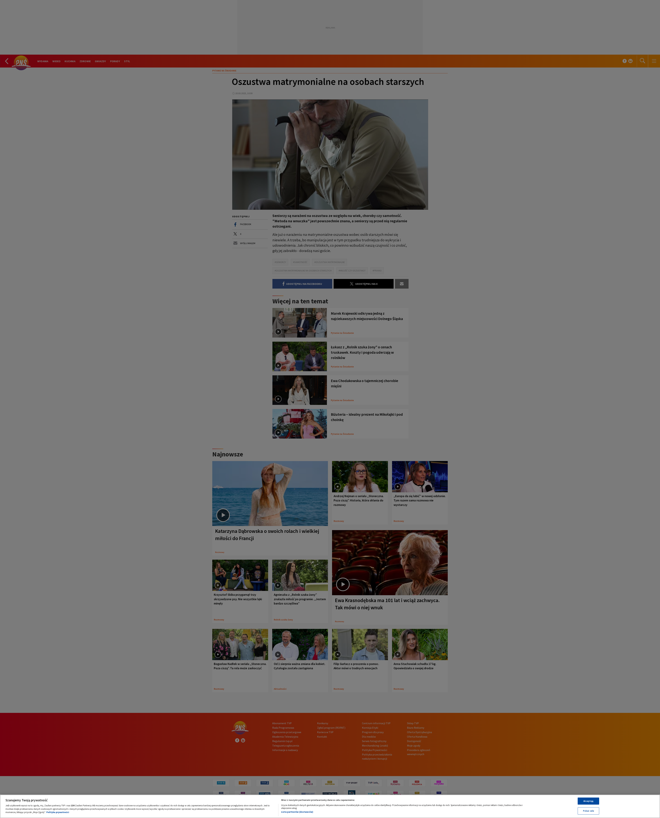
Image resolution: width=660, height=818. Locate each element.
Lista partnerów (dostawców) (297, 811)
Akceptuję (588, 801)
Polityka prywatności (57, 812)
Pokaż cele (588, 810)
